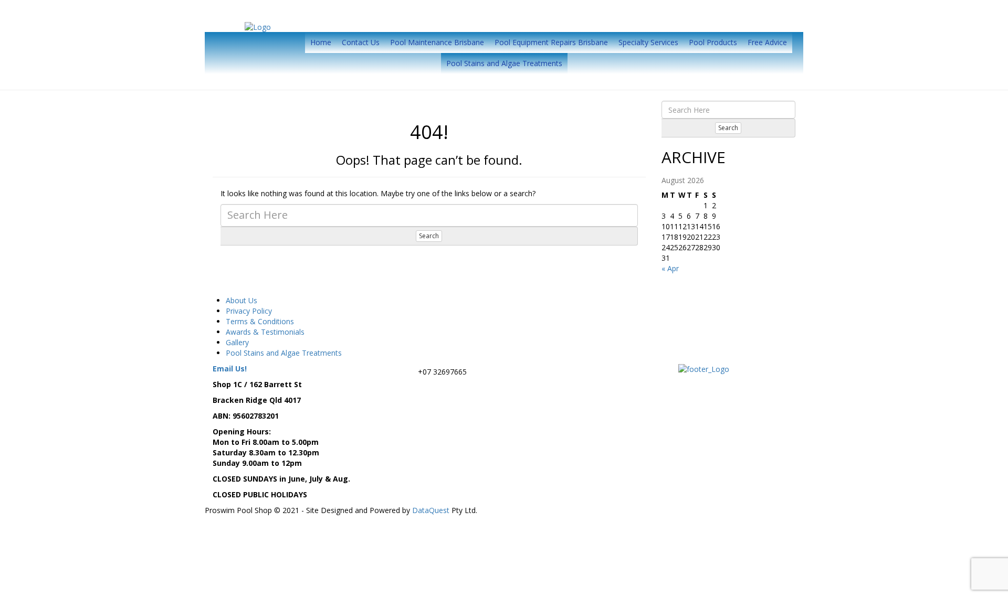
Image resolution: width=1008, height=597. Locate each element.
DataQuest (430, 510)
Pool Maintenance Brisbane (437, 42)
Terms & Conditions (260, 321)
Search (429, 235)
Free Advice (767, 42)
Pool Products (713, 42)
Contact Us (361, 42)
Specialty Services (648, 42)
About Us (241, 300)
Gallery (237, 342)
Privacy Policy (249, 311)
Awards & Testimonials (265, 332)
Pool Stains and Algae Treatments (504, 63)
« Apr (670, 268)
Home (320, 42)
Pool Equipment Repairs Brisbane (551, 42)
